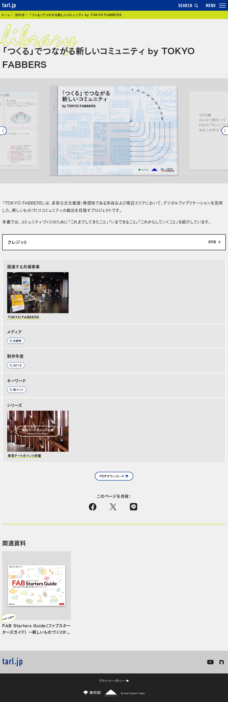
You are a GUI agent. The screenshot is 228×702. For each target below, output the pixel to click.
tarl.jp (9, 5)
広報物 (17, 341)
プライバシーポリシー (112, 681)
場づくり (18, 389)
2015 (17, 365)
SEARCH (185, 6)
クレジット (17, 241)
